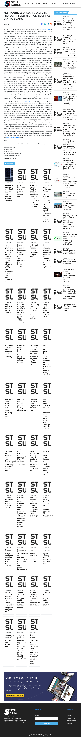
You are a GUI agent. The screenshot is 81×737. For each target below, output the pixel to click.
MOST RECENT (36, 3)
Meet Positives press (12, 137)
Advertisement (71, 721)
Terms (69, 716)
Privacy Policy (71, 718)
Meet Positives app (29, 102)
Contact (69, 723)
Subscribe (47, 724)
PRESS (45, 3)
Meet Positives (46, 29)
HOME (27, 3)
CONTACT (53, 3)
